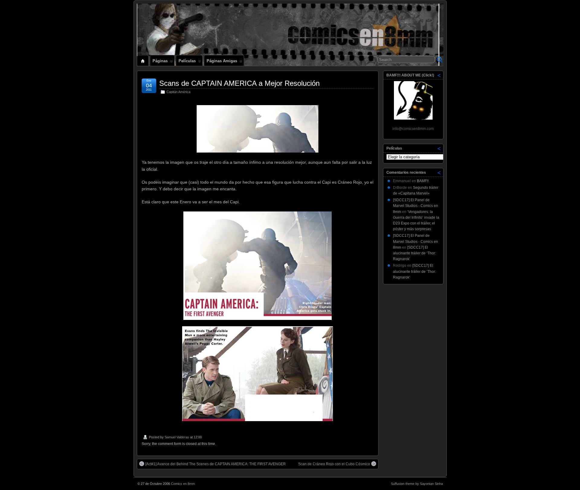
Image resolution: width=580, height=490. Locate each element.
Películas (187, 61)
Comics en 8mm (183, 483)
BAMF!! (423, 181)
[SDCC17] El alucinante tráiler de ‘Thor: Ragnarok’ (414, 253)
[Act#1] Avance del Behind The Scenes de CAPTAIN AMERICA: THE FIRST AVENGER (215, 464)
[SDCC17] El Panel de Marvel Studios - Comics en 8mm (415, 206)
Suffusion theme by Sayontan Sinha (417, 483)
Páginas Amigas (222, 61)
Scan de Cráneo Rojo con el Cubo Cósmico (334, 464)
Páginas (160, 61)
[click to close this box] (439, 75)
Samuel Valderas (177, 437)
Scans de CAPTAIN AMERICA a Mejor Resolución (239, 83)
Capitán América (178, 92)
